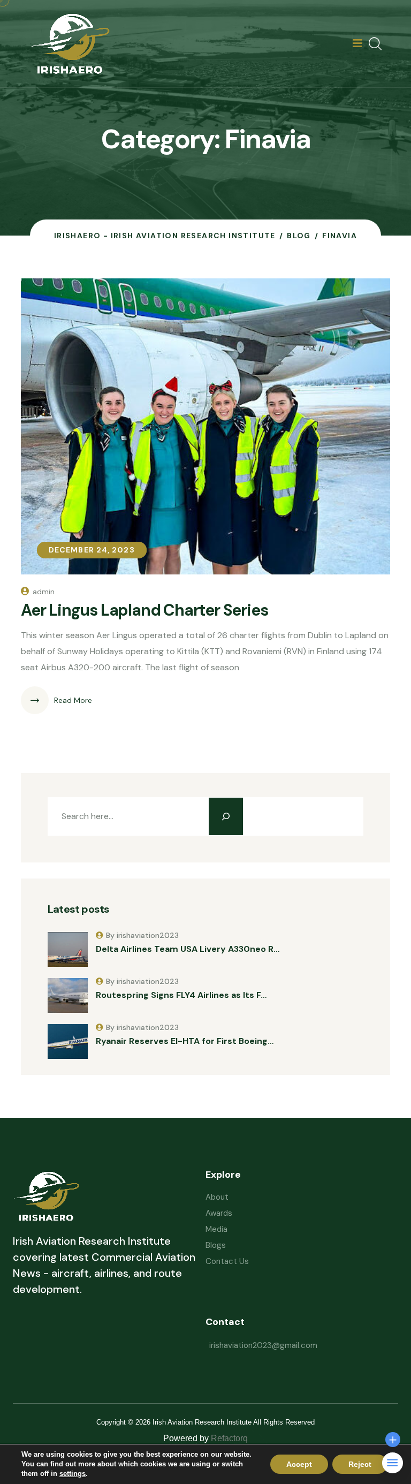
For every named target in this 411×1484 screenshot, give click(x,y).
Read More (73, 700)
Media (216, 1229)
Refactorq (229, 1438)
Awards (219, 1213)
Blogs (216, 1245)
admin (44, 591)
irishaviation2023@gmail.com (263, 1345)
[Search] (226, 816)
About (217, 1197)
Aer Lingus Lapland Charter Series (144, 610)
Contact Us (227, 1261)
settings (72, 1474)
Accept (299, 1464)
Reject (359, 1464)
